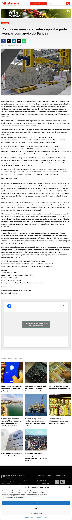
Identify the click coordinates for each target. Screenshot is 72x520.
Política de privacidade (41, 517)
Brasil (20, 484)
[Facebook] (62, 482)
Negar (36, 508)
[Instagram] (57, 482)
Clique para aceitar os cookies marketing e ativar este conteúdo (36, 324)
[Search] (68, 4)
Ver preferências (36, 513)
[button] (69, 487)
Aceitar (36, 503)
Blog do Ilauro (39, 4)
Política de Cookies (29, 517)
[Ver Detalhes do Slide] (36, 13)
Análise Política (23, 481)
